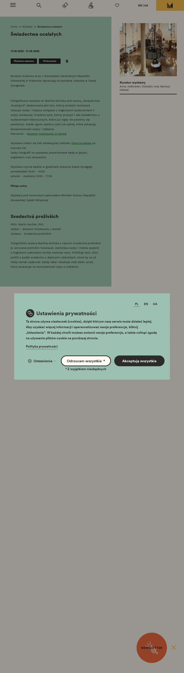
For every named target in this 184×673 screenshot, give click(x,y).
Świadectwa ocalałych (50, 26)
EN (140, 5)
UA (146, 5)
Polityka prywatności (42, 346)
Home (14, 26)
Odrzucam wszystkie (86, 360)
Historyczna (49, 61)
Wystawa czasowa (24, 61)
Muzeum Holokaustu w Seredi (46, 133)
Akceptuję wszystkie (139, 360)
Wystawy (27, 26)
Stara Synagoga (81, 143)
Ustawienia (43, 360)
